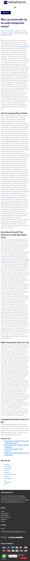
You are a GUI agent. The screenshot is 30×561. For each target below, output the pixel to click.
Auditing (6, 464)
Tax (5, 484)
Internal (6, 476)
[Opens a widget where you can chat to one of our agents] (23, 558)
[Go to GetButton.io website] (4, 559)
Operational (7, 482)
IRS (5, 480)
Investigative (8, 478)
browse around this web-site (21, 46)
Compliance (7, 466)
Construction (8, 468)
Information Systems (10, 474)
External (6, 470)
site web (6, 137)
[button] (15, 7)
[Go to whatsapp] (4, 556)
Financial (7, 472)
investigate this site (10, 198)
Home (2, 31)
